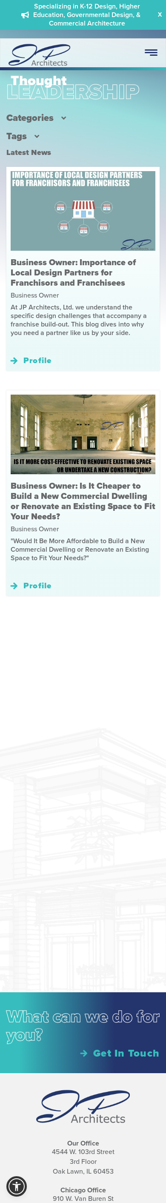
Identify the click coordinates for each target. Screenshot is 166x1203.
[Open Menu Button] (151, 52)
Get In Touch (126, 1053)
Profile (37, 360)
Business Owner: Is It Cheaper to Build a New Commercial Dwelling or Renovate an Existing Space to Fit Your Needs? (83, 501)
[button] (16, 1186)
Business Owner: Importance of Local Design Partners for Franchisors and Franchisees (73, 272)
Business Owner (35, 295)
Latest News (28, 152)
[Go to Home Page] (39, 65)
